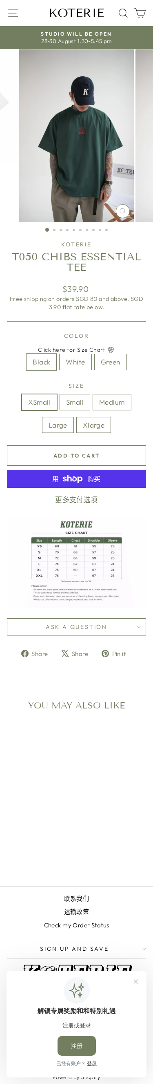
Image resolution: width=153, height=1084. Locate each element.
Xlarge (94, 425)
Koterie (76, 13)
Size (76, 385)
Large (58, 425)
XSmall (39, 402)
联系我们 (76, 898)
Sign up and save (74, 948)
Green (110, 362)
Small (75, 402)
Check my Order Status (76, 925)
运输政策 (76, 911)
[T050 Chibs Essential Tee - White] (33, 858)
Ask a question (76, 627)
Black (41, 362)
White (75, 362)
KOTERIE (76, 244)
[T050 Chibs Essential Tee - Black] (24, 858)
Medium (112, 402)
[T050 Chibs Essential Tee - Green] (43, 858)
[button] (76, 350)
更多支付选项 (76, 499)
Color (76, 335)
